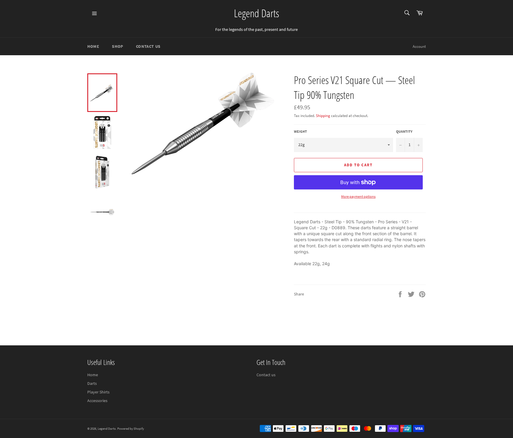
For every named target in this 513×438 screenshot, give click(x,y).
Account (419, 46)
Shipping (323, 115)
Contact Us (148, 46)
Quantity (404, 131)
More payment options (358, 196)
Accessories (97, 400)
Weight (300, 131)
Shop (117, 46)
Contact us (266, 374)
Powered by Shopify (130, 428)
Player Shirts (98, 392)
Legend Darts (256, 13)
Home (93, 46)
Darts (92, 383)
